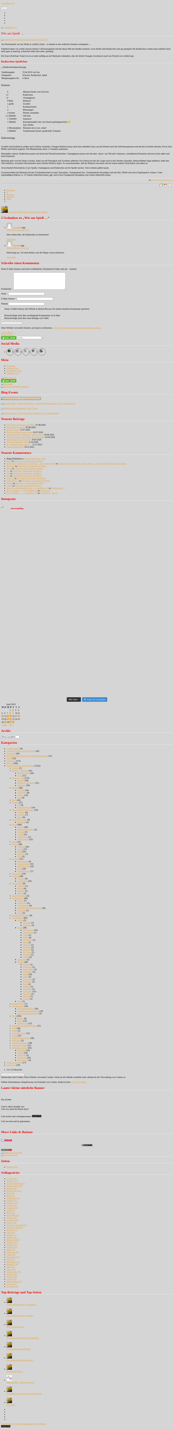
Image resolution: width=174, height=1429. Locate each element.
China (25, 935)
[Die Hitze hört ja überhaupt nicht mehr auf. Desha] (65, 522)
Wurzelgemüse (23, 871)
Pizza (19, 775)
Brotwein (11, 466)
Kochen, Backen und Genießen (34, 212)
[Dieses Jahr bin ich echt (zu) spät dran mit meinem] (65, 631)
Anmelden (11, 366)
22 (11, 719)
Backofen (21, 1050)
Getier (9, 758)
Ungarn (26, 999)
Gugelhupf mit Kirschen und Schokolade (24, 1393)
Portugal (26, 986)
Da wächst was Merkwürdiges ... (21, 1360)
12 (2, 716)
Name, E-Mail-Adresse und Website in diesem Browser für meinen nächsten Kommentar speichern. (47, 309)
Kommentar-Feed (14, 371)
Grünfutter (11, 761)
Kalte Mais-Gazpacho (16, 427)
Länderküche (17, 918)
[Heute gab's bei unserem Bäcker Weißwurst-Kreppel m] (109, 592)
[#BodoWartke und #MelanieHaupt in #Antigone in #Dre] (65, 590)
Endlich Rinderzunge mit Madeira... (22, 1304)
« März (4, 725)
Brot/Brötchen (23, 773)
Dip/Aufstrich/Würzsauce (23, 810)
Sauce (14, 1031)
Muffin (12, 1237)
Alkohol (20, 878)
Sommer (21, 891)
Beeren (20, 1018)
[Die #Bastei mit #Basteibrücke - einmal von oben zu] (152, 676)
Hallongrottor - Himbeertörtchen (20, 1382)
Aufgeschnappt (13, 748)
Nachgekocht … (58, 488)
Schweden (27, 991)
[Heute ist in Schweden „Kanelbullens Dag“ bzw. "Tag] (109, 682)
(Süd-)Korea (28, 930)
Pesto (19, 817)
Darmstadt (11, 753)
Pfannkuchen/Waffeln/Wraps (24, 1026)
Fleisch (15, 844)
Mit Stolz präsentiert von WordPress (30, 1424)
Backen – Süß (18, 778)
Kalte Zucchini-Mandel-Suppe (20, 432)
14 (8, 716)
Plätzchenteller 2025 (15, 447)
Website (4, 304)
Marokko (27, 923)
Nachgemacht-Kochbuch (28, 1011)
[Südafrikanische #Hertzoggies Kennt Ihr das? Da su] (22, 603)
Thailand (26, 954)
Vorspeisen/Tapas (19, 1045)
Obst (14, 1016)
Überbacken (22, 1060)
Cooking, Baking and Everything (21, 751)
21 (8, 719)
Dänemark (27, 967)
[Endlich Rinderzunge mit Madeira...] (9, 1302)
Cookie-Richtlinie (79, 1082)
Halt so (10, 763)
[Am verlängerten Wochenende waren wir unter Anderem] (109, 560)
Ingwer (12, 1218)
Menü (4, 8)
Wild (19, 856)
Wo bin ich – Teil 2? (49, 493)
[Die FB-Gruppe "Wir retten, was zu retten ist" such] (152, 569)
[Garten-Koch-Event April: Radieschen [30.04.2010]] (24, 39)
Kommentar (7, 289)
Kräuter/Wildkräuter (20, 915)
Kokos (11, 1223)
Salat (14, 1028)
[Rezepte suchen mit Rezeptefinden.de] (9, 1155)
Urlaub (12, 1279)
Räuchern (21, 910)
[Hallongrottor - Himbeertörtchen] (9, 1380)
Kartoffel (12, 1220)
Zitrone (12, 1284)
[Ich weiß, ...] (9, 1402)
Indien (25, 937)
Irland (25, 974)
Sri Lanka (27, 952)
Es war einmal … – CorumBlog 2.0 (22, 490)
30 (13, 722)
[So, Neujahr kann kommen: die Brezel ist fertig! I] (152, 590)
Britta (9, 468)
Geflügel (21, 847)
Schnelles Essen (19, 1033)
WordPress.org (13, 373)
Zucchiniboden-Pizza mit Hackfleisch (23, 1338)
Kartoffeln (21, 793)
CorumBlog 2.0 (8, 3)
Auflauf (15, 768)
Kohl (19, 869)
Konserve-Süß (15, 1227)
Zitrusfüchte (22, 1023)
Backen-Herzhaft (16, 1183)
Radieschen (159, 180)
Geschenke (16, 874)
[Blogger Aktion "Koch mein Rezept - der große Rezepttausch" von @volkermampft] (38, 403)
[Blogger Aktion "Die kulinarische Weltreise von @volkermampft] (30, 413)
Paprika (12, 1247)
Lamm (20, 849)
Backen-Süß (14, 1186)
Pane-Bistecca (13, 481)
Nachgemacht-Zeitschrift (28, 1013)
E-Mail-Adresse (8, 299)
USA (19, 1001)
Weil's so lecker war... (16, 1327)
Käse (11, 1232)
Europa (20, 962)
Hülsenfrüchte (23, 866)
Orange (12, 1245)
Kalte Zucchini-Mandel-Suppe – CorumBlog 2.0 (27, 488)
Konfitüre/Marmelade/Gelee (29, 908)
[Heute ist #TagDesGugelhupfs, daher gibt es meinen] (22, 675)
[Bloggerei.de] (6, 1141)
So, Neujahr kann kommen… (19, 444)
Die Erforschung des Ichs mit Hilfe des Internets (27, 756)
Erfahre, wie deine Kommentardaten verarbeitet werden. (77, 328)
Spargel (12, 1274)
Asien (19, 927)
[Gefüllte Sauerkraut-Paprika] (9, 1346)
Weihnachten (23, 839)
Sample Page (12, 1167)
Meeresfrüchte (18, 1004)
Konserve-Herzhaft (17, 1225)
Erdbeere (12, 1203)
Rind (19, 851)
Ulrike (9, 486)
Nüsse (20, 1021)
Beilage (15, 788)
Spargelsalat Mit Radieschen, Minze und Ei (25, 435)
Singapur (27, 950)
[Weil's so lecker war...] (9, 1324)
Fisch (14, 842)
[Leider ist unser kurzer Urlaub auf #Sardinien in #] (65, 560)
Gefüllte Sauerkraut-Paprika (18, 1349)
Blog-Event (170, 180)
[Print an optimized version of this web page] (8, 382)
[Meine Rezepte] (8, 378)
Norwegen (27, 979)
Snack (14, 1035)
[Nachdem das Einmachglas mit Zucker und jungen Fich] (22, 633)
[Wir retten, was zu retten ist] (19, 408)
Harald (9, 483)
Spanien (26, 996)
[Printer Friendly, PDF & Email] (165, 185)
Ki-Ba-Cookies (13, 430)
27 (5, 722)
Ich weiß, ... (12, 1405)
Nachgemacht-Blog (25, 1008)
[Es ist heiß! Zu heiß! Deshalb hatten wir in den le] (152, 523)
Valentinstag (22, 837)
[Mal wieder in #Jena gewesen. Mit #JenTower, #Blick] (65, 674)
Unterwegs (11, 1065)
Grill (164, 180)
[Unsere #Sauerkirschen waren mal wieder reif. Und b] (22, 558)
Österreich (27, 981)
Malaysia (27, 945)
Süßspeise (16, 1040)
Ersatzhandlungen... (15, 1371)
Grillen (20, 1053)
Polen (25, 984)
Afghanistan (28, 932)
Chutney (21, 812)
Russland (27, 947)
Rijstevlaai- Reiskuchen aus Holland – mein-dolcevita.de (31, 463)
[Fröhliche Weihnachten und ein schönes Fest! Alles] (109, 625)
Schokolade (14, 1272)
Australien (21, 959)
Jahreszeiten (17, 883)
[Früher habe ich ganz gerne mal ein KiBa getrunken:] (109, 533)
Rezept (154, 180)
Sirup (19, 913)
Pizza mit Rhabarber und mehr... (20, 1316)
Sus (9, 212)
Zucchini (12, 1286)
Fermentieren (23, 905)
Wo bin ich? (45, 490)
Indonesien (27, 940)
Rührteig (12, 1264)
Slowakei (27, 994)
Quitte (11, 1254)
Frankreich (27, 972)
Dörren (20, 901)
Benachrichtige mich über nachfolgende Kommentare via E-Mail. (32, 315)
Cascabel (17, 227)
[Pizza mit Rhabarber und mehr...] (9, 1313)
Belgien (26, 964)
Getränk (15, 876)
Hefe (11, 1213)
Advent (20, 827)
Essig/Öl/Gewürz (19, 820)
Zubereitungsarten (19, 1048)
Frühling (21, 886)
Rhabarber (13, 1257)
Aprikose (12, 1181)
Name (4, 293)
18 (19, 716)
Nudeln (20, 795)
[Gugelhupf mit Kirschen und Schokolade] (9, 1391)
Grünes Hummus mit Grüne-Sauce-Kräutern (26, 437)
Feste (14, 824)
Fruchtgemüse (23, 864)
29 (11, 722)
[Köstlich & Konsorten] (11, 1153)
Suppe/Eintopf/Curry (21, 1038)
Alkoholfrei (22, 881)
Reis (19, 797)
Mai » (11, 725)
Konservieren (18, 898)
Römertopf (22, 1058)
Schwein (21, 854)
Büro (14, 800)
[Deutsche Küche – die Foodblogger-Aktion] (21, 398)
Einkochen (22, 903)
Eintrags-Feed (12, 368)
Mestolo (16, 245)
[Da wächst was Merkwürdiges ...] (9, 1358)
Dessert (15, 802)
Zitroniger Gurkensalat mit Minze (21, 425)
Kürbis (11, 1235)
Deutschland (28, 969)
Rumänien (27, 989)
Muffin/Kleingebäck (26, 783)
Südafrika (27, 925)
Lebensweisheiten (14, 1062)
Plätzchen (21, 785)
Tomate (12, 1277)
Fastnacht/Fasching (25, 829)
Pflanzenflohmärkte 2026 (17, 442)
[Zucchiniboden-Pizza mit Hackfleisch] (9, 1335)
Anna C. (10, 478)
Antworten (11, 239)
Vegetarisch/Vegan (20, 1043)
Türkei (26, 957)
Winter (20, 893)
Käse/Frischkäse (19, 896)
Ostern (20, 834)
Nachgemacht (18, 1006)
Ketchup (21, 815)
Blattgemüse (22, 861)
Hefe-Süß (13, 1215)
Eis (18, 805)
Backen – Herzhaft (20, 770)
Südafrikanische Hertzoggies (19, 439)
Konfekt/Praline (24, 807)
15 (11, 716)
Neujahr (20, 832)
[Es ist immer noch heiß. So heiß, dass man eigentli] (22, 531)
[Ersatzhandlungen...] (9, 1369)
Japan (25, 942)
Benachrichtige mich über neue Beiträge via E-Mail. (26, 318)
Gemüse (20, 790)
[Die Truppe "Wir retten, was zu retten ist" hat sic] (152, 644)
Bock (9, 461)
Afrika (20, 920)
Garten (11, 1205)
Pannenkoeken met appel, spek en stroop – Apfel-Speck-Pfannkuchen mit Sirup (92, 463)
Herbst (20, 888)
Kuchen (20, 780)
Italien (25, 977)
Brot (10, 1193)
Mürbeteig (13, 1240)
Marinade (21, 822)
